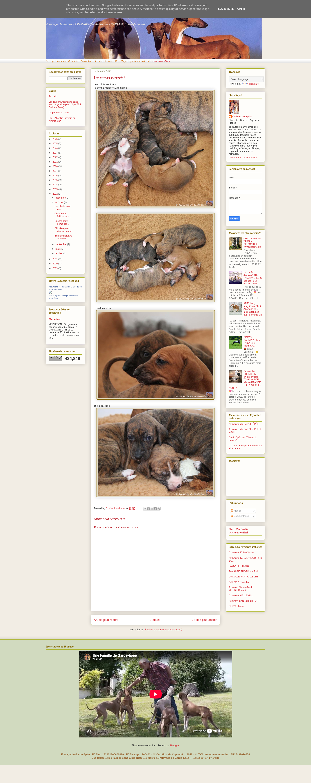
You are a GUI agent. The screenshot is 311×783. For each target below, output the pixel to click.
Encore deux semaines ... (62, 222)
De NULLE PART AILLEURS (243, 576)
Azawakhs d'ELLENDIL (241, 595)
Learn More (226, 8)
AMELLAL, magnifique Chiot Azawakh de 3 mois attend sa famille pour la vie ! (253, 310)
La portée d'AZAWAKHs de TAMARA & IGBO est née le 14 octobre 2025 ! (253, 278)
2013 (55, 189)
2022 (55, 157)
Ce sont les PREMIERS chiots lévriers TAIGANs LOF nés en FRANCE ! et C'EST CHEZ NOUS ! (245, 380)
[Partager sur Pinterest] (159, 508)
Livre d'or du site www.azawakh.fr (239, 531)
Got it (241, 8)
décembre (60, 197)
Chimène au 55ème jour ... (63, 215)
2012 (55, 193)
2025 (55, 143)
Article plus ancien (204, 620)
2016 (55, 175)
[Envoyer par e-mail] (145, 508)
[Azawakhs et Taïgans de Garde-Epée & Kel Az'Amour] (50, 292)
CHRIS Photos (236, 606)
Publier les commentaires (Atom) (163, 629)
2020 (55, 166)
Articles (237, 510)
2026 (55, 139)
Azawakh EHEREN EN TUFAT (245, 600)
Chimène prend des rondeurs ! (63, 230)
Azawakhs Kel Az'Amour (241, 552)
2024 (55, 148)
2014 (55, 184)
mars (58, 249)
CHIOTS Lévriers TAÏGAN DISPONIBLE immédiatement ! (252, 242)
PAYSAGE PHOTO (239, 566)
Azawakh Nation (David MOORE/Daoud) (241, 589)
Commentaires (241, 516)
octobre (59, 202)
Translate (254, 83)
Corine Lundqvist (242, 116)
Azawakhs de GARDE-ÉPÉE (244, 424)
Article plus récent (106, 620)
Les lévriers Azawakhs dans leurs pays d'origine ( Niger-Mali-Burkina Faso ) (65, 104)
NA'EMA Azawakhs (239, 582)
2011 (55, 259)
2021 (55, 161)
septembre (61, 244)
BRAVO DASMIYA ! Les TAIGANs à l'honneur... (252, 341)
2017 (55, 171)
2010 (55, 263)
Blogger (174, 745)
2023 (55, 152)
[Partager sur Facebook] (155, 508)
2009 (55, 268)
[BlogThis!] (148, 508)
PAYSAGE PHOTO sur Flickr (244, 571)
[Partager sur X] (152, 508)
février (59, 253)
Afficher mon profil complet (243, 157)
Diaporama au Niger (59, 112)
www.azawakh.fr (161, 61)
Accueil (155, 620)
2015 (55, 180)
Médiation (55, 319)
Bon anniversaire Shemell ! (63, 237)
